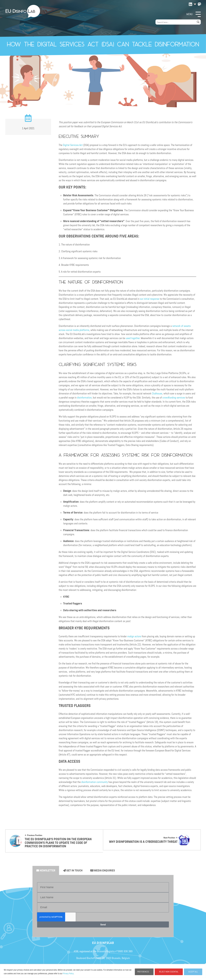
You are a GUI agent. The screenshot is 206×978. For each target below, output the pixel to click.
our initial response (149, 298)
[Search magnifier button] (198, 22)
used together (133, 338)
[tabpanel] (103, 906)
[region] (103, 971)
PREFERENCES (143, 971)
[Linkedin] (190, 3)
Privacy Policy (68, 973)
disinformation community (94, 782)
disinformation (84, 397)
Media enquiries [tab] (104, 870)
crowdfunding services (173, 397)
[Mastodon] (199, 3)
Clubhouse (157, 393)
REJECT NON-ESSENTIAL (168, 971)
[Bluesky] (195, 4)
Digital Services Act (73, 145)
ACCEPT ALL (193, 971)
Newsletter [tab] (47, 870)
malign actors (134, 636)
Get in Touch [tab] (74, 870)
